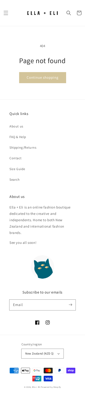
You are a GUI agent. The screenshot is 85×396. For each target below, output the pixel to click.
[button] (6, 13)
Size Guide (17, 169)
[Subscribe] (70, 305)
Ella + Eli (36, 387)
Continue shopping (43, 77)
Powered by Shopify (51, 387)
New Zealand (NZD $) (39, 353)
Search (14, 179)
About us (16, 126)
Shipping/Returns (23, 147)
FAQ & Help (17, 137)
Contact (15, 158)
